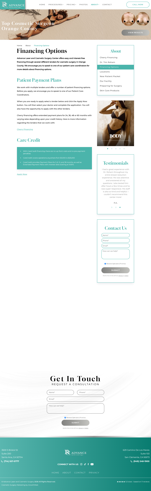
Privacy (121, 275)
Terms (126, 275)
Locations (105, 72)
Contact (107, 5)
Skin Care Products (109, 90)
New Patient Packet (110, 76)
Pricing (71, 5)
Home (42, 5)
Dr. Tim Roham (107, 62)
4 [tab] (119, 148)
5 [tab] (124, 148)
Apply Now (22, 174)
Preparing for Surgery (111, 86)
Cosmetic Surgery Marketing (13, 485)
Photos (83, 5)
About (94, 5)
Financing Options (109, 67)
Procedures (55, 5)
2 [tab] (111, 148)
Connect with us (68, 464)
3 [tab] (115, 148)
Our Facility (106, 81)
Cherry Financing (25, 129)
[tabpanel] (115, 123)
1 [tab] (107, 148)
